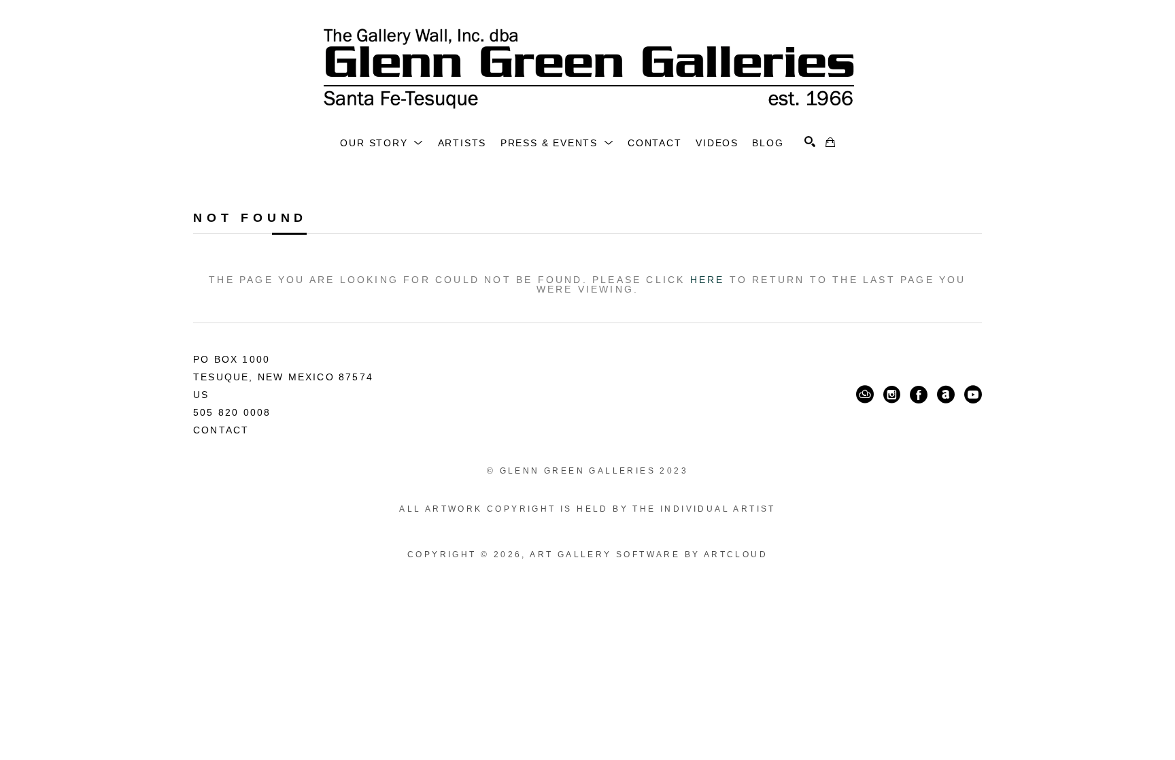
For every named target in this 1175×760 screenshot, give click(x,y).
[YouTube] (973, 394)
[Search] (809, 141)
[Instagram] (891, 394)
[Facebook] (918, 394)
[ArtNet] (946, 394)
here (707, 279)
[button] (382, 142)
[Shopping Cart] (830, 142)
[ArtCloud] (865, 394)
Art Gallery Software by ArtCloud (649, 554)
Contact (221, 430)
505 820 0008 (232, 412)
